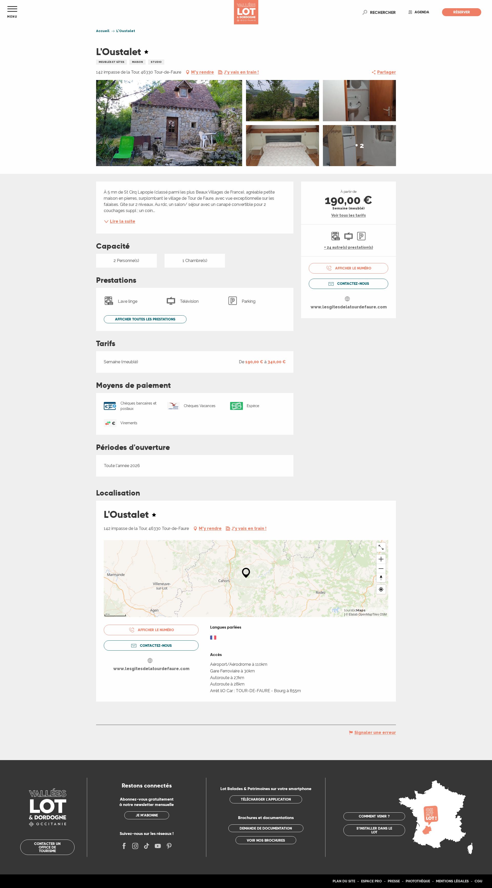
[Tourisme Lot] (246, 12)
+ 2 (359, 145)
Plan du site (344, 881)
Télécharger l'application (266, 799)
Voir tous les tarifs (348, 215)
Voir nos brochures (266, 840)
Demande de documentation (266, 828)
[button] (383, 12)
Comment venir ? (374, 816)
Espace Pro (371, 881)
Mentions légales (452, 881)
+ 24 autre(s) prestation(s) (348, 247)
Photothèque (418, 881)
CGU (478, 881)
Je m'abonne (147, 815)
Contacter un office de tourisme (47, 847)
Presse (394, 881)
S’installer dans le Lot (374, 830)
